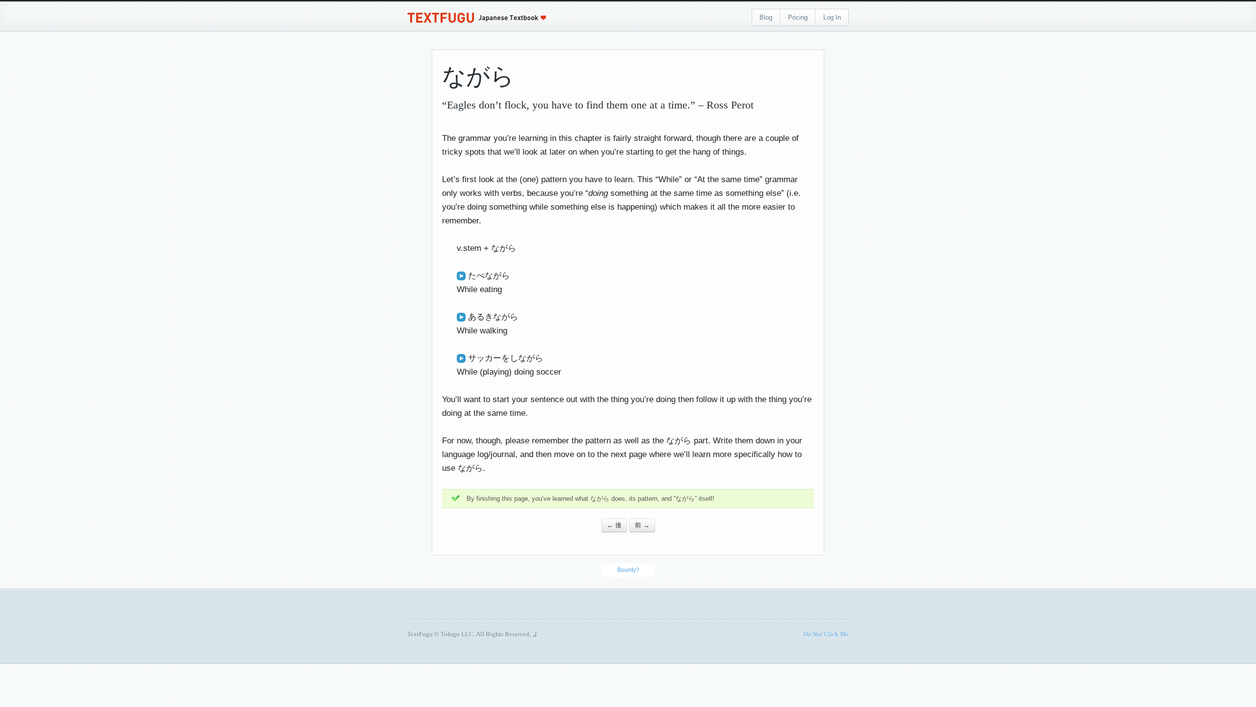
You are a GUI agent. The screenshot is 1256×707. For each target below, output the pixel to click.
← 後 (614, 525)
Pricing (798, 17)
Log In (832, 17)
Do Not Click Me (826, 634)
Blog (765, 17)
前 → (642, 525)
